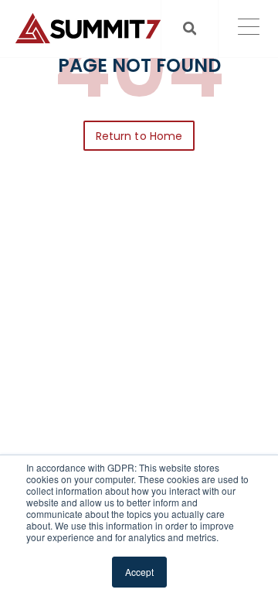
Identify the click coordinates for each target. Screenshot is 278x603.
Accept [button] (139, 571)
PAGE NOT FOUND (139, 66)
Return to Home (139, 136)
